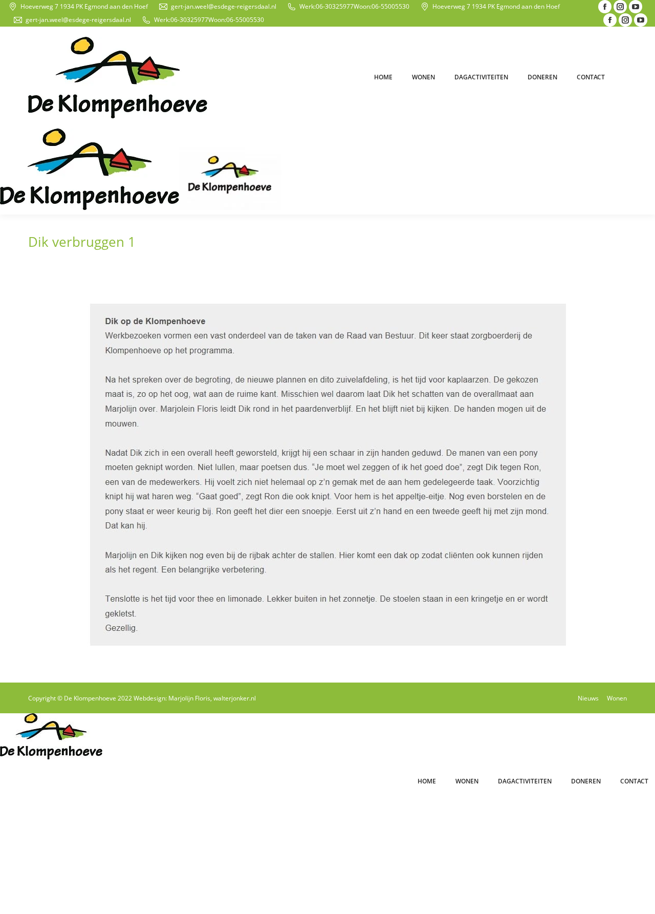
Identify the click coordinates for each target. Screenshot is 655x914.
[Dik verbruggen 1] (327, 473)
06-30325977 (335, 6)
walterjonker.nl (234, 698)
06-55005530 (390, 6)
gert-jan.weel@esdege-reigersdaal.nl (223, 6)
